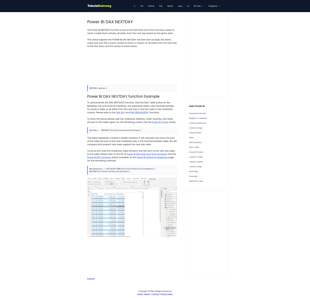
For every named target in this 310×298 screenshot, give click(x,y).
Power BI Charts (160, 122)
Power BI (90, 278)
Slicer (191, 137)
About (147, 294)
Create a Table (196, 157)
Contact (155, 294)
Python (151, 6)
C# (141, 6)
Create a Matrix (196, 161)
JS (188, 6)
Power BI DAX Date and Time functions (147, 154)
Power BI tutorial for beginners (152, 157)
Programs (213, 6)
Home (140, 294)
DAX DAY (120, 112)
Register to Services (198, 118)
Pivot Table (194, 147)
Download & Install (197, 113)
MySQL (170, 6)
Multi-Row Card (196, 181)
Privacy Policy (167, 294)
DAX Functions (195, 142)
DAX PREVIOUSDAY (139, 112)
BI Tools (197, 6)
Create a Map (195, 166)
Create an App (195, 128)
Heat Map (193, 171)
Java (180, 6)
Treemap (193, 176)
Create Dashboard (197, 123)
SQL (161, 6)
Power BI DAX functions (99, 157)
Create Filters (195, 132)
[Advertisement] (132, 68)
